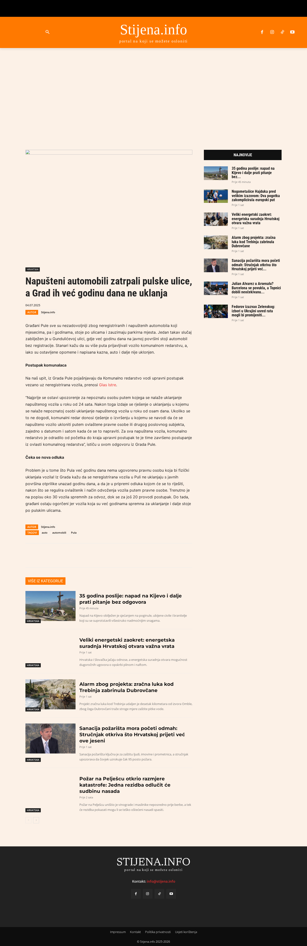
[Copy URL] (146, 305)
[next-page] (36, 820)
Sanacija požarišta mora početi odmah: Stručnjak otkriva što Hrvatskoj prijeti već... (256, 264)
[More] (158, 305)
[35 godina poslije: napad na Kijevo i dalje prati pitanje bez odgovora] (50, 606)
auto (44, 532)
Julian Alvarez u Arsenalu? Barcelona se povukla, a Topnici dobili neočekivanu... (256, 287)
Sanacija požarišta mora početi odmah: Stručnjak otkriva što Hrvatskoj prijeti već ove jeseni (132, 734)
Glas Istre (107, 384)
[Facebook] (262, 32)
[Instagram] (272, 32)
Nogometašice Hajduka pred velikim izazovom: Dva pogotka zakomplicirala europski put (256, 195)
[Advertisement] (153, 93)
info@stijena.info (161, 881)
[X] (113, 305)
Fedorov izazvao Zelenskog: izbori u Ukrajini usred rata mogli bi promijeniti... (253, 310)
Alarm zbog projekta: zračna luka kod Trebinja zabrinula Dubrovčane (254, 241)
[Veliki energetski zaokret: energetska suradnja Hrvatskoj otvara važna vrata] (50, 650)
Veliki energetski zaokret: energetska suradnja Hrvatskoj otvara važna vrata (255, 218)
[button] (47, 32)
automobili (59, 532)
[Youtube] (292, 32)
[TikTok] (282, 32)
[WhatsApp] (124, 305)
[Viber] (135, 305)
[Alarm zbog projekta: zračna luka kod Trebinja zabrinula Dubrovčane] (50, 694)
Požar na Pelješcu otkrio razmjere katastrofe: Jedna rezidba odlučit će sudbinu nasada (125, 785)
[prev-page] (28, 820)
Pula (74, 532)
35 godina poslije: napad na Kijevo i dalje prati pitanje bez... (253, 172)
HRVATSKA (32, 269)
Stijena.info (48, 312)
